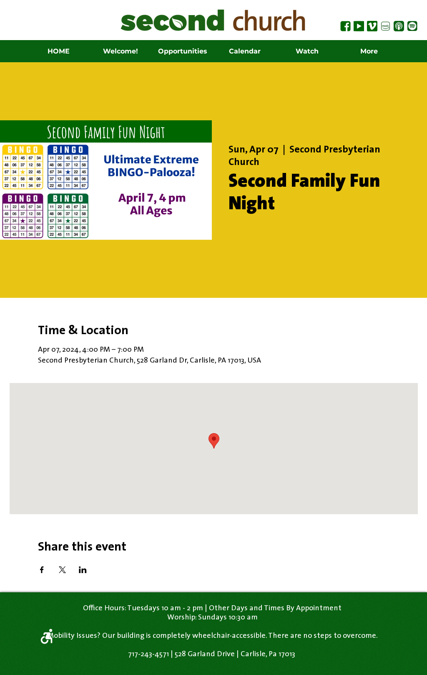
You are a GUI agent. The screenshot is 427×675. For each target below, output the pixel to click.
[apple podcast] (399, 26)
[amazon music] (385, 26)
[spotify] (412, 26)
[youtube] (359, 26)
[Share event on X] (62, 569)
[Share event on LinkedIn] (83, 569)
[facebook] (345, 26)
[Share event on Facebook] (42, 569)
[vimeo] (372, 26)
